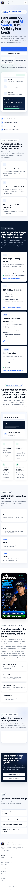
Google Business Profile (6, 862)
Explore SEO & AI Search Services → (12, 307)
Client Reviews (4, 873)
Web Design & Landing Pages (7, 857)
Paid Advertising (4, 864)
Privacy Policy (4, 880)
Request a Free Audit (14, 774)
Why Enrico (3, 871)
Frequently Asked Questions (7, 876)
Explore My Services (14, 53)
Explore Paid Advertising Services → (13, 370)
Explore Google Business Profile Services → (11, 340)
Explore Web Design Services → (11, 278)
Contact (3, 878)
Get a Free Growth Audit (14, 49)
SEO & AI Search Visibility (7, 860)
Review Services (14, 778)
